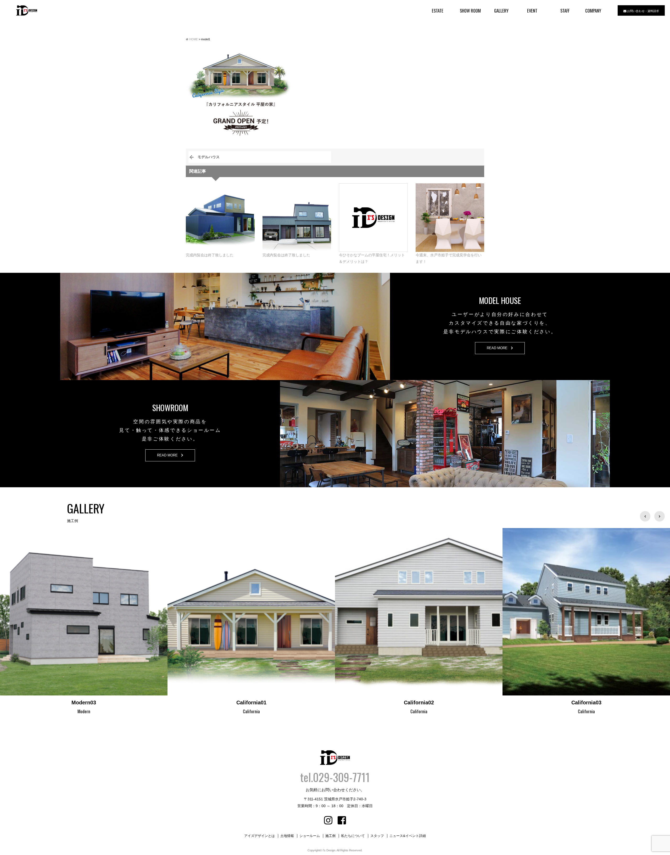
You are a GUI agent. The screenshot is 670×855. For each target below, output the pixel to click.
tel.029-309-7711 (335, 777)
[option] (84, 621)
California (83, 711)
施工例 (330, 836)
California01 (84, 702)
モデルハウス (209, 157)
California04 (586, 702)
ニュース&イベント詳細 (407, 836)
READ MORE (499, 348)
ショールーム (309, 836)
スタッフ (377, 836)
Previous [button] (645, 516)
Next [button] (659, 516)
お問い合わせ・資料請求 (642, 11)
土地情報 (287, 836)
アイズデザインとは (259, 836)
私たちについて (353, 836)
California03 (419, 702)
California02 (251, 702)
